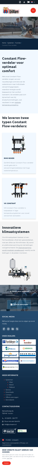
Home (4, 43)
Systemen (11, 43)
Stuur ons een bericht (12, 421)
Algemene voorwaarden (10, 443)
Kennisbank (10, 400)
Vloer (11, 382)
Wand (11, 385)
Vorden (10, 413)
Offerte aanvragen (12, 397)
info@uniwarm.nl (10, 424)
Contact (8, 395)
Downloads (10, 392)
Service (8, 390)
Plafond (12, 387)
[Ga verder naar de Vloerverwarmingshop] (27, 361)
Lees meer (9, 458)
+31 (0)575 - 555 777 (10, 418)
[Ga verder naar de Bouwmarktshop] (10, 361)
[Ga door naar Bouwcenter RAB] (10, 367)
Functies (18, 43)
